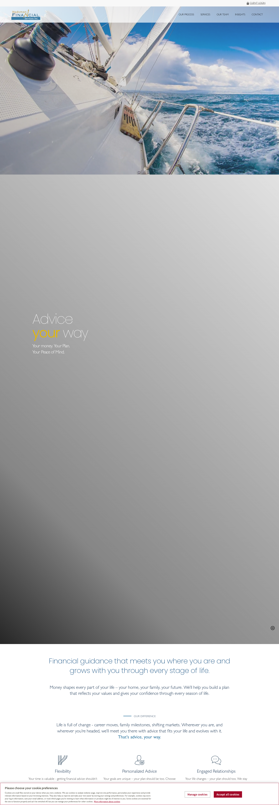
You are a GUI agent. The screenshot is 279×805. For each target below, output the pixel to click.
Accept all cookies (228, 794)
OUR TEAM (223, 15)
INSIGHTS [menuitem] (240, 16)
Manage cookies (197, 794)
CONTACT (257, 15)
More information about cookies (107, 802)
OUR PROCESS (186, 15)
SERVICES (205, 15)
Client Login (257, 3)
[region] (139, 794)
